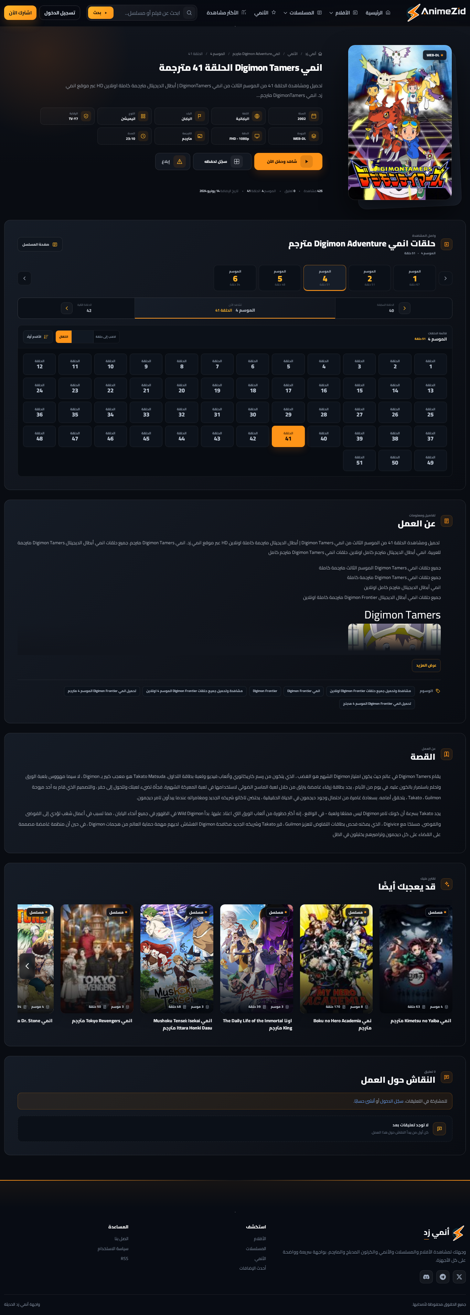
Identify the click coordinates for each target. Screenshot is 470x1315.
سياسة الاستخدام (113, 1249)
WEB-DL (299, 138)
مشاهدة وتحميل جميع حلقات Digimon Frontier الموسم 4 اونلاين (194, 691)
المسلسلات (256, 1249)
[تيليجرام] (442, 1276)
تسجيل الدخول (59, 12)
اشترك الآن (20, 12)
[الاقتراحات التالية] (27, 966)
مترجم (187, 138)
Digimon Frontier (265, 691)
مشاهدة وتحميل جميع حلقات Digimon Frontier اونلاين (370, 691)
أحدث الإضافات (252, 1268)
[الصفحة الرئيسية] (436, 13)
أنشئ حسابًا (364, 1101)
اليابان (187, 118)
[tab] (414, 278)
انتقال (63, 336)
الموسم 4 (217, 54)
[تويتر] (459, 1276)
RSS (124, 1259)
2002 (302, 118)
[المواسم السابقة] (445, 278)
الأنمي (293, 54)
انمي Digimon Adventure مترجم (256, 54)
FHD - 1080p (239, 138)
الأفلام (260, 1239)
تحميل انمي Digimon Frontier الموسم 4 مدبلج (377, 703)
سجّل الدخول (392, 1101)
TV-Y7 (73, 118)
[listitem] (430, 364)
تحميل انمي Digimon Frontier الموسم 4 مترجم (102, 691)
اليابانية (242, 118)
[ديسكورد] (426, 1276)
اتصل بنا (121, 1239)
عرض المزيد (426, 665)
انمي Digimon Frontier (303, 691)
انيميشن (128, 118)
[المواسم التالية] (24, 278)
